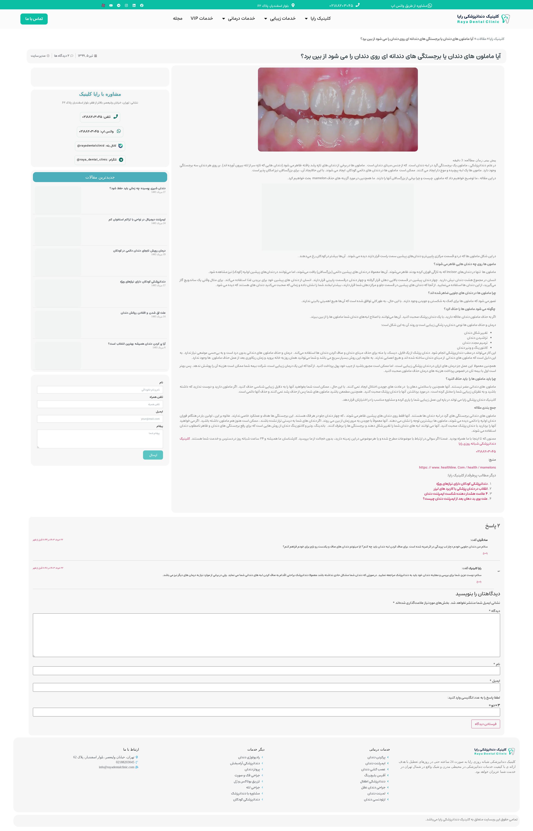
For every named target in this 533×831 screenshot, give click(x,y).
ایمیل (159, 411)
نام (161, 382)
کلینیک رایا (321, 18)
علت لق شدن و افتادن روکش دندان (143, 312)
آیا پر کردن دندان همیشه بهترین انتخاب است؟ (137, 343)
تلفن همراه (156, 397)
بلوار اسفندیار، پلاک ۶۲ (273, 6)
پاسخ (485, 553)
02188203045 (341, 5)
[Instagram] (126, 5)
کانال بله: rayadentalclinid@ (96, 145)
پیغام (160, 426)
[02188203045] (358, 5)
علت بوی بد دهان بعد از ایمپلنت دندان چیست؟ (455, 499)
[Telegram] (118, 5)
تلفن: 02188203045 (96, 117)
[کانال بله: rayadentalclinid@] (120, 146)
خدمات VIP (202, 18)
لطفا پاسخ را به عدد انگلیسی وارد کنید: (474, 697)
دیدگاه (494, 611)
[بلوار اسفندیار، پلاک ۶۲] (293, 5)
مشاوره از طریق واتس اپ (409, 6)
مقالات (482, 39)
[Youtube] (111, 5)
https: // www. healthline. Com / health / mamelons (457, 467)
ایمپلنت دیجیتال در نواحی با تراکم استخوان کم (137, 219)
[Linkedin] (134, 5)
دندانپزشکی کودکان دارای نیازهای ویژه (462, 484)
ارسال (153, 455)
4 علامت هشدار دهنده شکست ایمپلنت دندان (456, 494)
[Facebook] (141, 5)
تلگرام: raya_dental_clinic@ (97, 159)
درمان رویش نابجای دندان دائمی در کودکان (139, 250)
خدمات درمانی (241, 18)
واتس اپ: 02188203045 (96, 131)
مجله (177, 18)
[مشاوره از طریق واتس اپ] (429, 5)
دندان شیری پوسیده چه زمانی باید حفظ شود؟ (138, 188)
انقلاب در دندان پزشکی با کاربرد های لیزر (461, 489)
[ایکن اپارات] (103, 5)
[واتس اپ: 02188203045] (119, 131)
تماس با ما (34, 18)
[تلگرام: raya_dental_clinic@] (121, 160)
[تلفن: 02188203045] (115, 116)
